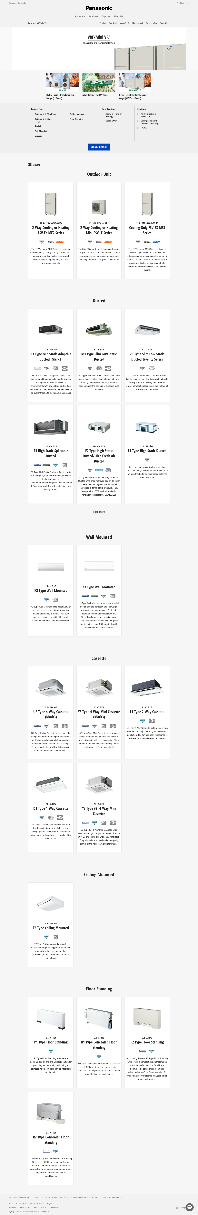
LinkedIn (40, 1203)
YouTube (32, 1203)
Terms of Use (24, 1207)
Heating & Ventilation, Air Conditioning (24, 1197)
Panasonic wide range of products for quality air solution (67, 1197)
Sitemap (12, 1207)
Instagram (23, 1203)
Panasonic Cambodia (17, 3)
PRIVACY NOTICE (41, 1207)
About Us (55, 1207)
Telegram (49, 1203)
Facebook (13, 1203)
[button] (99, 147)
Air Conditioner (101, 1197)
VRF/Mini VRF (117, 1197)
